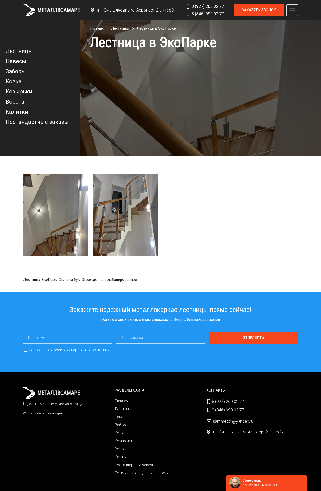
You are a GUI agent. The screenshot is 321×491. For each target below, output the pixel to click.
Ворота (15, 101)
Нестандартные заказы (37, 122)
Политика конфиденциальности (141, 473)
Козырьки (19, 91)
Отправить (253, 337)
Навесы (16, 61)
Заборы (16, 71)
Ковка (14, 81)
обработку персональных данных (80, 350)
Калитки (17, 112)
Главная (121, 401)
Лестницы (19, 51)
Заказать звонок (259, 10)
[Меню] (292, 10)
